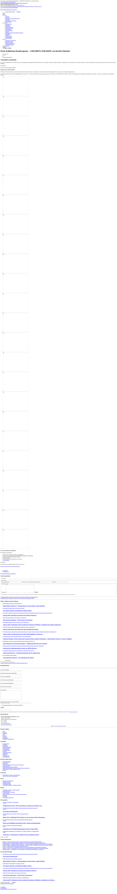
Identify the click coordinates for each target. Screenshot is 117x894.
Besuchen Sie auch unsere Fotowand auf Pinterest (10, 566)
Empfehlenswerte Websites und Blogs (10, 767)
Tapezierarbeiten (6, 755)
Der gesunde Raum (6, 748)
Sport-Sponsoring (6, 765)
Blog (4, 734)
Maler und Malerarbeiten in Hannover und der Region (13, 764)
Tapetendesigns (6, 571)
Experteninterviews (6, 791)
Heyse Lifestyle (6, 762)
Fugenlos (4, 751)
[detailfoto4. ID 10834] (16, 154)
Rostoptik (5, 754)
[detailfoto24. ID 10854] (16, 548)
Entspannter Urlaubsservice (8, 780)
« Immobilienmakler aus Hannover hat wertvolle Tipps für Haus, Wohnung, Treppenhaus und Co (19, 597)
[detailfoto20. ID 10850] (16, 469)
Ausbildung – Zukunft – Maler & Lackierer (11, 789)
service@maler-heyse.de (5, 723)
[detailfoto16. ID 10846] (16, 391)
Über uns (4, 732)
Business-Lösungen (6, 781)
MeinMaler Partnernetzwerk (8, 739)
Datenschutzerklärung (8, 705)
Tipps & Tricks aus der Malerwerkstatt (10, 776)
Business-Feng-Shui (7, 747)
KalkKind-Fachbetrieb (7, 752)
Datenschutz (5, 737)
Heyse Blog (5, 570)
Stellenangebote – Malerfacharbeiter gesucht (11, 769)
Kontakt (4, 735)
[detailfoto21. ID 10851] (16, 489)
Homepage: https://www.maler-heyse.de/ (33, 6)
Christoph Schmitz (6, 845)
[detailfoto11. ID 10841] (16, 292)
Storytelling (5, 763)
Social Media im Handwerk (8, 797)
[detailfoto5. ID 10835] (16, 174)
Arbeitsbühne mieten (7, 784)
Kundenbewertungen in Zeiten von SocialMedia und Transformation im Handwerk (30, 847)
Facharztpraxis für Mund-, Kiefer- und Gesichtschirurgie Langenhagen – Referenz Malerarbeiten (29, 848)
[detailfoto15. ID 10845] (16, 371)
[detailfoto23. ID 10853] (16, 528)
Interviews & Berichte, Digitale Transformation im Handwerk (15, 794)
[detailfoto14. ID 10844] (16, 351)
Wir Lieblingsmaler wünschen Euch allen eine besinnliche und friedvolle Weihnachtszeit (24, 841)
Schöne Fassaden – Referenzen (9, 792)
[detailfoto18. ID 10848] (16, 430)
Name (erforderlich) (5, 582)
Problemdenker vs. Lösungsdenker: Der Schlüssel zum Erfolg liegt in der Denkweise (27, 849)
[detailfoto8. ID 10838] (16, 233)
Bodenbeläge (5, 745)
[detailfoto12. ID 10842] (16, 312)
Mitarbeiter (5, 733)
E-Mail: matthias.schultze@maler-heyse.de (17, 6)
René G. (4, 846)
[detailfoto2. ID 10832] (16, 115)
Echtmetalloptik (6, 749)
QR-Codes (5, 796)
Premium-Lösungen (7, 783)
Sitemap (4, 770)
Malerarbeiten (5, 753)
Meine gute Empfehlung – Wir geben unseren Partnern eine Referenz (16, 768)
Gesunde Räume (6, 793)
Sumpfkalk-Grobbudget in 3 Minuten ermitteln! (12, 785)
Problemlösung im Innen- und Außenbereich (11, 775)
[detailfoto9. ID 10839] (16, 253)
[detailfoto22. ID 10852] (16, 509)
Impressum (5, 736)
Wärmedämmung (6, 756)
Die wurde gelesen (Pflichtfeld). (12, 705)
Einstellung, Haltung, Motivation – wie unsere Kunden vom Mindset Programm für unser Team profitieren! (31, 843)
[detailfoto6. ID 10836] (16, 194)
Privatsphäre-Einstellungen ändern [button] (7, 883)
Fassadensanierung (6, 750)
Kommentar (3, 592)
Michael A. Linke (6, 848)
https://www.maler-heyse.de (6, 724)
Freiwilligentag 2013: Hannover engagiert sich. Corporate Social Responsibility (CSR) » (17, 598)
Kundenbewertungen (7, 761)
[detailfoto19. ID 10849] (16, 450)
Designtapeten (3, 573)
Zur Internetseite (6, 560)
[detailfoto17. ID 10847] (16, 410)
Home (4, 731)
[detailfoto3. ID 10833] (16, 135)
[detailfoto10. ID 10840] (16, 272)
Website (54, 582)
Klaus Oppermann (6, 842)
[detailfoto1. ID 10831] (16, 95)
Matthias (4, 841)
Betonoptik (5, 744)
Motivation (5, 795)
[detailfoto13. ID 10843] (16, 331)
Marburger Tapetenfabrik (11, 573)
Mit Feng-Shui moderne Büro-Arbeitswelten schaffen (18, 846)
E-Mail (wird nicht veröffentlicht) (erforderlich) (31, 582)
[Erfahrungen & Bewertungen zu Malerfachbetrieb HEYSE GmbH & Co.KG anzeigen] (15, 890)
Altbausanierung (6, 743)
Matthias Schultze (6, 843)
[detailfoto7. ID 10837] (16, 213)
